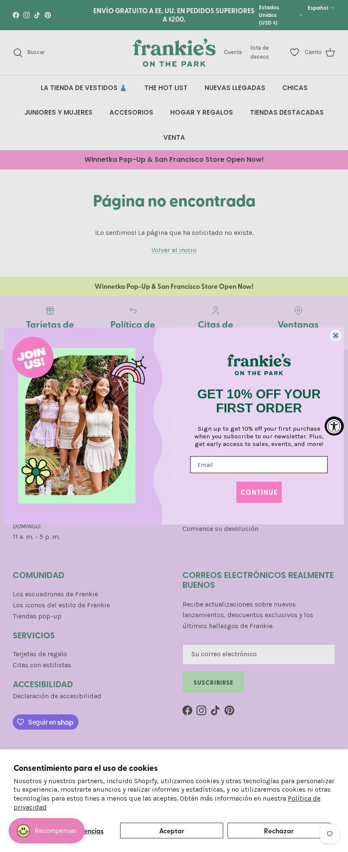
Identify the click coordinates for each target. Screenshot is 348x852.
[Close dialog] (335, 335)
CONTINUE (259, 492)
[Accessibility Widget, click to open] (334, 426)
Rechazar (279, 830)
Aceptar (171, 830)
